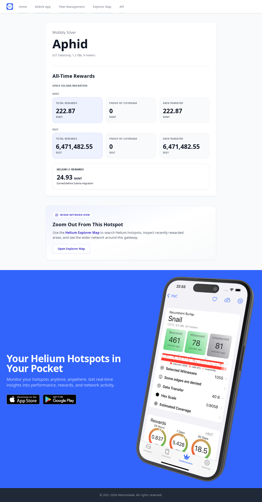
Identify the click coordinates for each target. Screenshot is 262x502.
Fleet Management (72, 7)
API (122, 7)
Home (23, 7)
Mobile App (43, 7)
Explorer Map (102, 7)
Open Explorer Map (71, 249)
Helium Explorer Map (82, 232)
